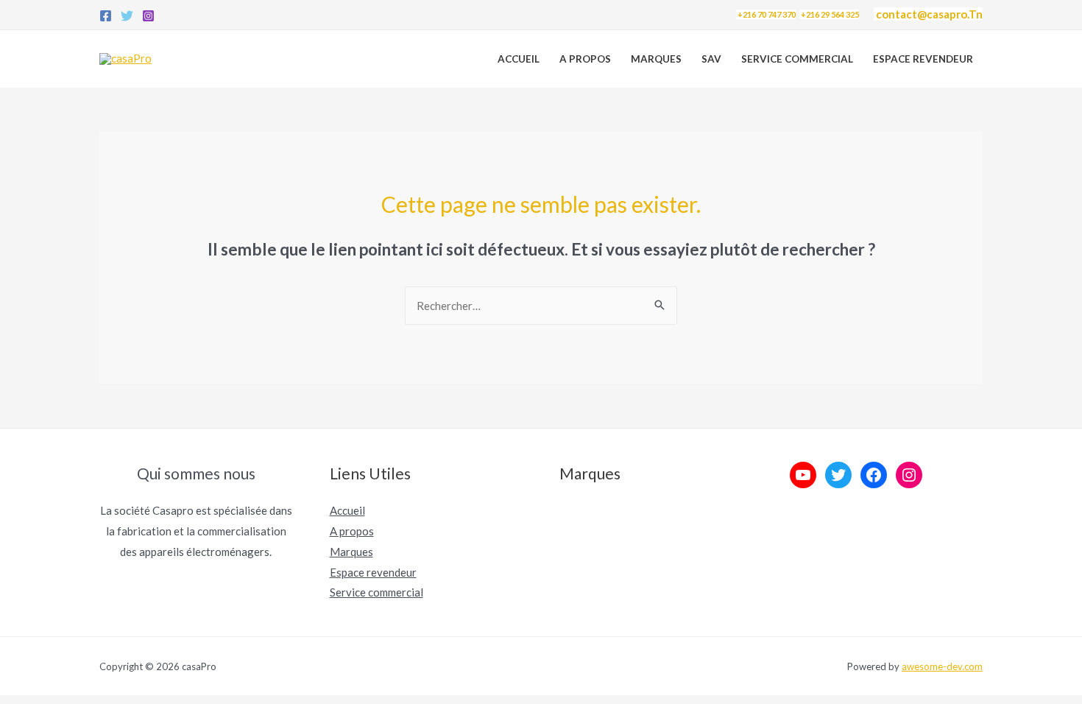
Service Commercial (797, 59)
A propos (585, 59)
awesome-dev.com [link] (942, 666)
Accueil (519, 59)
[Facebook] (105, 16)
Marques (656, 59)
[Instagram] (148, 16)
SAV (711, 59)
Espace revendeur (923, 59)
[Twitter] (127, 16)
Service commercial (376, 592)
